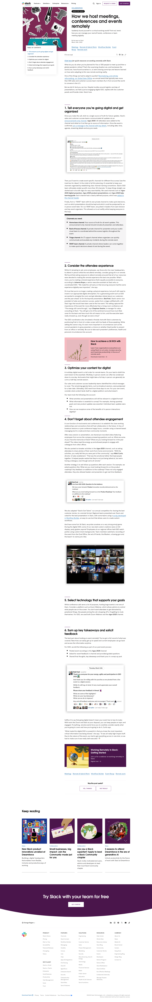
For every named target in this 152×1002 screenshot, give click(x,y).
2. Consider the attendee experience (38, 56)
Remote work (82, 50)
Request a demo (109, 3)
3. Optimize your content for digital (38, 59)
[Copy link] (125, 54)
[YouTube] (125, 923)
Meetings (75, 47)
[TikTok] (129, 923)
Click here (68, 61)
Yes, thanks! (87, 788)
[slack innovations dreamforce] (34, 831)
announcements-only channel (75, 121)
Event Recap (109, 774)
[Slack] (26, 3)
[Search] (94, 4)
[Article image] (62, 831)
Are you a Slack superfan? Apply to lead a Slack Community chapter (89, 853)
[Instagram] (114, 923)
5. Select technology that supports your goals (41, 65)
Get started (124, 3)
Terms (42, 995)
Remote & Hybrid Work (88, 47)
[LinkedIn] (122, 55)
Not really (104, 788)
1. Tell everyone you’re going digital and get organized (40, 53)
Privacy (37, 995)
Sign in (98, 3)
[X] (122, 923)
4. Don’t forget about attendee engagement (40, 62)
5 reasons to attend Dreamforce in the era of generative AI (117, 852)
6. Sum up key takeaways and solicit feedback (38, 69)
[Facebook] (120, 54)
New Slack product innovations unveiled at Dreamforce (33, 852)
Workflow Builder (104, 47)
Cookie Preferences (50, 995)
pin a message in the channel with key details (89, 126)
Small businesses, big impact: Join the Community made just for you (61, 853)
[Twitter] (117, 55)
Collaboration (77, 8)
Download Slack (26, 995)
